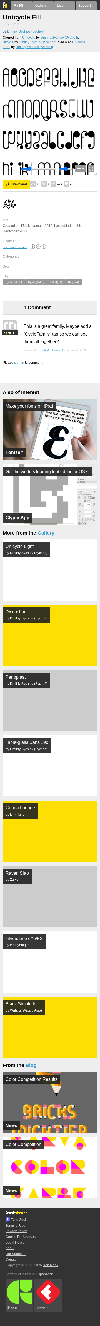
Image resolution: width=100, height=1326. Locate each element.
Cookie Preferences (21, 1237)
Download (19, 184)
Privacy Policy (16, 1231)
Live (60, 6)
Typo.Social (20, 1220)
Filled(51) (56, 282)
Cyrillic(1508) (36, 282)
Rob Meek (50, 1265)
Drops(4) (73, 282)
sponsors (45, 1274)
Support (84, 6)
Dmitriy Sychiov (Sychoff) (26, 31)
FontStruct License (15, 247)
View (80, 168)
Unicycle (28, 38)
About (10, 1248)
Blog (31, 1065)
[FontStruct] (5, 6)
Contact (11, 1259)
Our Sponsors (16, 1254)
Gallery (41, 6)
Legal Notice (15, 1242)
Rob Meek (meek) (52, 349)
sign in (19, 363)
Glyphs (12, 1308)
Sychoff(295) (14, 282)
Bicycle (8, 42)
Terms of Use (15, 1225)
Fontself (42, 1308)
